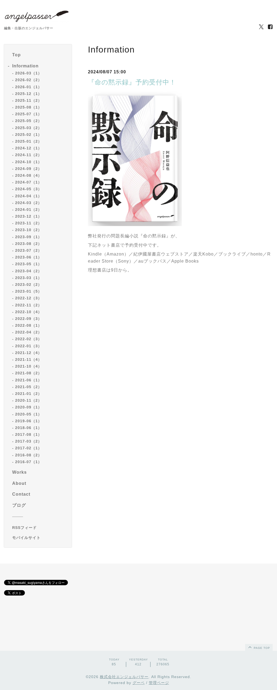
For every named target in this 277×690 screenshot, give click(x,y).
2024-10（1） (28, 162)
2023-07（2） (28, 250)
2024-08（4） (28, 175)
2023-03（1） (28, 278)
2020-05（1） (28, 414)
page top (261, 647)
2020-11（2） (28, 400)
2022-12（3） (28, 298)
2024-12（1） (28, 148)
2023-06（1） (28, 257)
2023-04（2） (28, 271)
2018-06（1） (28, 428)
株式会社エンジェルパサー (124, 677)
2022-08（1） (28, 325)
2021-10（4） (28, 366)
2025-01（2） (28, 141)
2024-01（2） (28, 209)
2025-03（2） (28, 128)
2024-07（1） (28, 182)
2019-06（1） (28, 421)
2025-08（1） (28, 107)
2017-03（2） (28, 441)
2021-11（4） (28, 359)
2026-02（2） (28, 80)
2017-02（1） (28, 448)
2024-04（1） (28, 196)
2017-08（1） (28, 434)
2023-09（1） (28, 237)
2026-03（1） (28, 73)
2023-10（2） (28, 230)
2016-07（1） (28, 462)
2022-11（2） (28, 305)
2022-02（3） (28, 339)
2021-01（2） (28, 393)
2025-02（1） (28, 134)
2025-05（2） (28, 121)
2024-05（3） (28, 189)
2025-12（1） (28, 93)
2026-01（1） (28, 87)
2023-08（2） (28, 243)
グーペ (139, 683)
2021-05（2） (28, 387)
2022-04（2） (28, 332)
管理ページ (159, 683)
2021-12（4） (28, 353)
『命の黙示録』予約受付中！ (132, 82)
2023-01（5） (28, 291)
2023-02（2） (28, 284)
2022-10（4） (28, 312)
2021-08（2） (28, 373)
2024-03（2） (28, 203)
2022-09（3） (28, 318)
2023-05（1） (28, 264)
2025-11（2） (28, 100)
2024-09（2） (28, 168)
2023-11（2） (28, 223)
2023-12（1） (28, 216)
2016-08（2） (28, 455)
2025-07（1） (28, 114)
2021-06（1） (28, 380)
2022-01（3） (28, 346)
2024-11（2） (28, 155)
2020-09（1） (28, 407)
